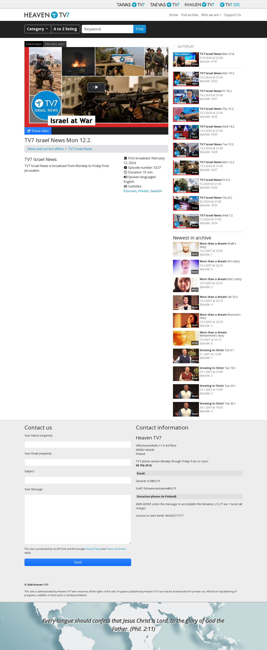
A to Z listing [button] (65, 28)
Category (36, 28)
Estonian (130, 191)
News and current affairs (46, 149)
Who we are (210, 15)
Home (173, 15)
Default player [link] (34, 44)
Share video (40, 131)
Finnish (143, 191)
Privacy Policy (93, 549)
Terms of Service (116, 549)
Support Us (232, 15)
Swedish (156, 191)
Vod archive (189, 15)
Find (139, 28)
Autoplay (186, 46)
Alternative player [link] (55, 44)
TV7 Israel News (80, 149)
